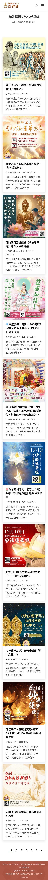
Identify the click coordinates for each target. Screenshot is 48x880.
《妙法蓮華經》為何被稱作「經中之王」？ (24, 652)
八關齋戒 (9, 502)
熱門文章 (16, 419)
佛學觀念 (9, 820)
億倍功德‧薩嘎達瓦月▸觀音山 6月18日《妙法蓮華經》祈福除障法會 (23, 733)
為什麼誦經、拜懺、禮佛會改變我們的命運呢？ (24, 87)
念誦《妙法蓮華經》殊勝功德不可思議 (24, 814)
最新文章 (9, 93)
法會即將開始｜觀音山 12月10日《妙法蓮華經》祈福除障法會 (24, 493)
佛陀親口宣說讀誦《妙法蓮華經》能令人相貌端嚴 (22, 244)
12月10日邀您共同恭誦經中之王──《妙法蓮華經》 (23, 574)
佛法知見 (9, 251)
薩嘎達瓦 (9, 659)
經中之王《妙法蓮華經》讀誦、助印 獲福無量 (24, 165)
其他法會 (16, 251)
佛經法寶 (9, 172)
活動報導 (9, 419)
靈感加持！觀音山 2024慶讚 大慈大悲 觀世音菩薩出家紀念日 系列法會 (23, 328)
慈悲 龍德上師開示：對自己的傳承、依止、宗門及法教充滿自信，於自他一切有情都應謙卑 (24, 410)
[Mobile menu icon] (42, 5)
